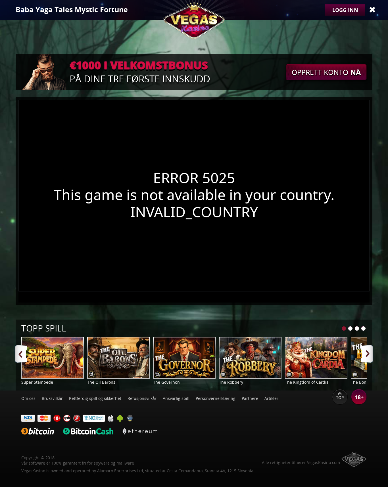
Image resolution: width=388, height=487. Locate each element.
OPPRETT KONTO (326, 72)
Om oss (28, 398)
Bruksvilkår (52, 398)
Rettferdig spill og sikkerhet (95, 398)
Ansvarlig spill (176, 398)
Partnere (250, 398)
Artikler (271, 398)
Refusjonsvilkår (142, 398)
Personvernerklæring (215, 398)
